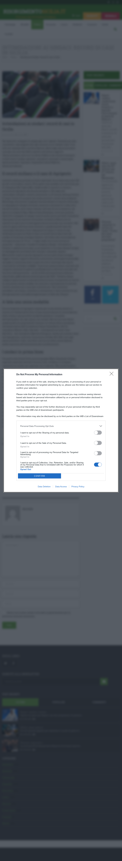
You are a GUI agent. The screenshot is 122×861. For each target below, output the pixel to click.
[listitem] (61, 426)
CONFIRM (39, 476)
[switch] (98, 433)
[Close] (112, 374)
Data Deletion (44, 486)
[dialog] (61, 430)
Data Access (61, 486)
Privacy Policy (77, 486)
